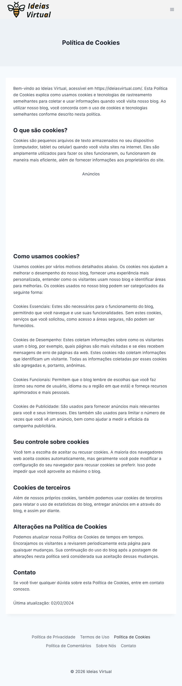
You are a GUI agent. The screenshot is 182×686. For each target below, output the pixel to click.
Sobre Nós (106, 645)
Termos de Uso (94, 637)
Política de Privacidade (53, 637)
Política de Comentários (68, 645)
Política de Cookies (132, 637)
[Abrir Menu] (172, 9)
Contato (128, 645)
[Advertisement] (91, 210)
